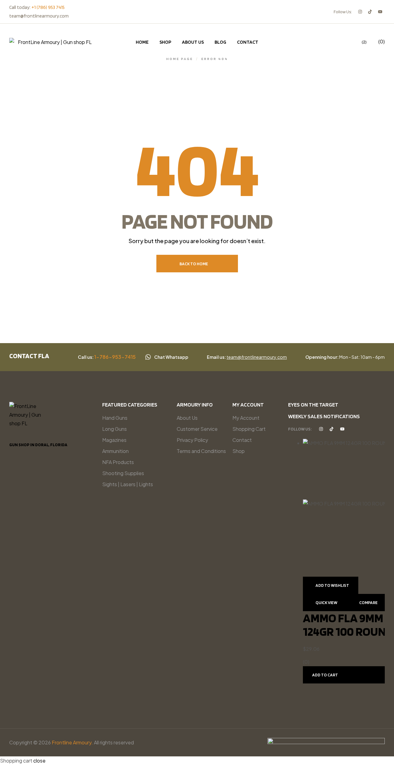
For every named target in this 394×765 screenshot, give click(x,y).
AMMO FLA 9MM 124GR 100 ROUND (348, 625)
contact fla (29, 356)
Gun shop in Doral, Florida (38, 444)
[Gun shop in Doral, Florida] (12, 437)
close (39, 760)
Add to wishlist (332, 585)
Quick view (326, 602)
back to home (193, 263)
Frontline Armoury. (72, 742)
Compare (368, 602)
